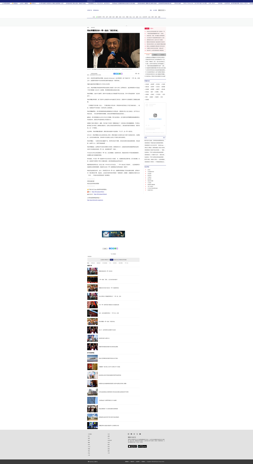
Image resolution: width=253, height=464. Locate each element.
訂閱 (119, 259)
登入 (112, 259)
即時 (104, 16)
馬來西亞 (115, 263)
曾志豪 (147, 84)
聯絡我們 (132, 461)
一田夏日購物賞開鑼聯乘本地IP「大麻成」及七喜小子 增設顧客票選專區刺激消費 (156, 33)
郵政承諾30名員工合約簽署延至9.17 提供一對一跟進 (156, 59)
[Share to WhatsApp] (120, 74)
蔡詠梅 (163, 89)
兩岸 (114, 16)
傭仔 (152, 91)
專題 (89, 450)
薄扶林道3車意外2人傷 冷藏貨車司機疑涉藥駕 (156, 44)
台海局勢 (149, 173)
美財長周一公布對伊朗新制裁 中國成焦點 (155, 50)
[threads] (134, 434)
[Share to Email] (121, 74)
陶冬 (147, 97)
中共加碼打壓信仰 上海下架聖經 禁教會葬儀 (156, 72)
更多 (162, 97)
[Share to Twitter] (116, 74)
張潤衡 (157, 91)
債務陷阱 (98, 263)
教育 (156, 16)
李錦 (162, 91)
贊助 (151, 10)
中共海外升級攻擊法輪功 (153, 188)
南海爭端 (149, 175)
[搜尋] (165, 10)
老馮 (164, 94)
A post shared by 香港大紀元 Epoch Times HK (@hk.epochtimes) (159, 132)
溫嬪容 (151, 97)
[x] (137, 434)
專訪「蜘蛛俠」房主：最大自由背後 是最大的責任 (156, 61)
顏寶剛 (152, 89)
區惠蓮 (147, 99)
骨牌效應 (93, 263)
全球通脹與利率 (151, 171)
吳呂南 (158, 86)
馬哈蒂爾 (120, 263)
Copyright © (149, 461)
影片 (89, 436)
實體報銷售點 (96, 10)
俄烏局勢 (149, 179)
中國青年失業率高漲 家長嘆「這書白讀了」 (156, 48)
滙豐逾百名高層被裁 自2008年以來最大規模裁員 (156, 57)
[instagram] (128, 434)
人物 (89, 455)
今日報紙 (90, 434)
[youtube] (140, 434)
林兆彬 (147, 91)
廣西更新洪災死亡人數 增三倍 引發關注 (155, 39)
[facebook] (131, 434)
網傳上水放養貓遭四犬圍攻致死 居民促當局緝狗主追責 (156, 46)
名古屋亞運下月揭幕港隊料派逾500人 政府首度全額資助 (156, 37)
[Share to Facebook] (114, 74)
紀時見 (149, 169)
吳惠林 (147, 94)
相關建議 (127, 461)
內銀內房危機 (150, 180)
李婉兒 (152, 94)
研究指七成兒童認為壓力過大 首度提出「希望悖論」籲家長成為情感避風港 (156, 31)
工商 (109, 453)
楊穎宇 (158, 89)
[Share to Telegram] (118, 74)
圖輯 (109, 450)
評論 (130, 16)
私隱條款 (143, 461)
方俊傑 (163, 84)
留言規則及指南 (89, 256)
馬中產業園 (104, 263)
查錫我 (157, 97)
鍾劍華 (152, 84)
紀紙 (149, 16)
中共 (110, 263)
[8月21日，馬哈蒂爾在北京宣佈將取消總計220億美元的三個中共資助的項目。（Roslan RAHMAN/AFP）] (113, 50)
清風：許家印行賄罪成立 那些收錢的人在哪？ (156, 64)
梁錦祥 (152, 86)
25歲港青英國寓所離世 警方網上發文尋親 (156, 67)
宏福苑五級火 (150, 190)
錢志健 (147, 86)
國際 (117, 16)
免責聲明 (137, 461)
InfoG (123, 16)
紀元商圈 (155, 10)
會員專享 (99, 16)
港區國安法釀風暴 (151, 184)
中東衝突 (149, 177)
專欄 (127, 16)
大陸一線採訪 (150, 186)
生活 (134, 16)
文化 (140, 16)
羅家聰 (163, 86)
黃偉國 (147, 89)
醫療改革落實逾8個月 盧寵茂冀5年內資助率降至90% (156, 42)
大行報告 (149, 182)
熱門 (107, 16)
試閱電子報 (89, 10)
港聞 (110, 16)
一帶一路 (126, 263)
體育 (153, 16)
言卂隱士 (158, 94)
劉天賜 (158, 84)
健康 (137, 16)
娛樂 (159, 16)
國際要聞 (93, 27)
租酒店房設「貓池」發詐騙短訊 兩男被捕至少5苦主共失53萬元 (156, 35)
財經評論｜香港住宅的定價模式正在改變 (155, 76)
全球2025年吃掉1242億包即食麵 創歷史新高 (156, 70)
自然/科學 (145, 16)
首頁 (94, 16)
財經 (120, 16)
